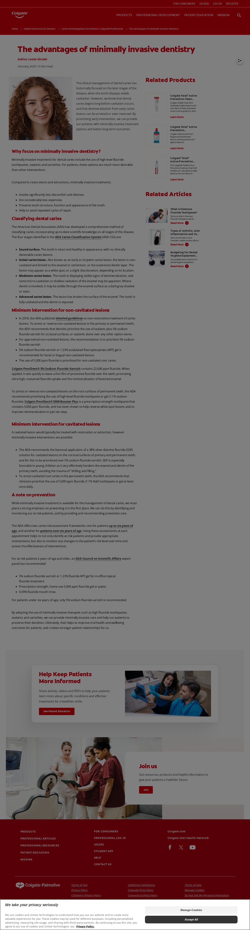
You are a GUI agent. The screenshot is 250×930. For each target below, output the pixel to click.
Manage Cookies (191, 910)
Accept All (191, 919)
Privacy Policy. (85, 926)
